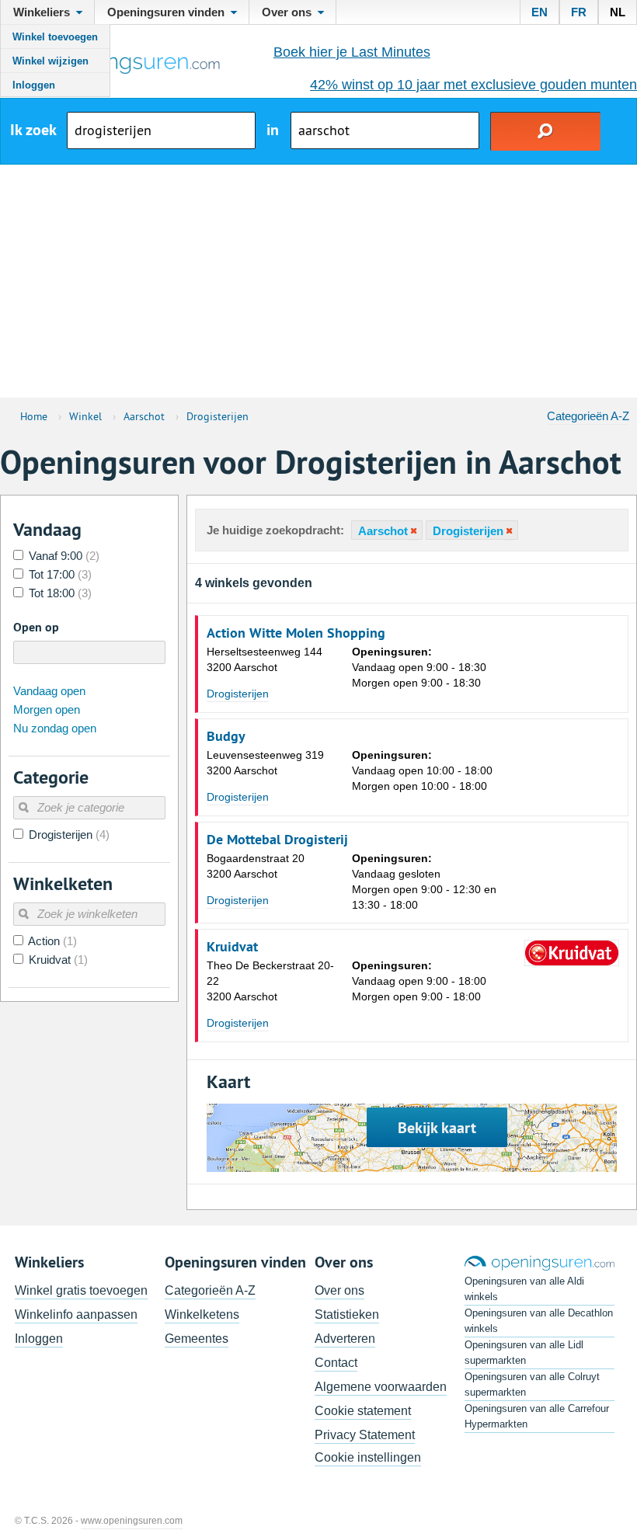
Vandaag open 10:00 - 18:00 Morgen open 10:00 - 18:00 (422, 770)
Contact (336, 1362)
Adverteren (345, 1338)
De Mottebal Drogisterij (277, 840)
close (412, 531)
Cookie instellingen (368, 1457)
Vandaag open (49, 690)
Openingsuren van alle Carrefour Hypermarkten (537, 1416)
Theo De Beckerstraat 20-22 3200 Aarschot (270, 981)
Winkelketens (202, 1314)
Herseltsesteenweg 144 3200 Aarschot (264, 659)
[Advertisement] (318, 281)
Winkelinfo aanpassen (76, 1314)
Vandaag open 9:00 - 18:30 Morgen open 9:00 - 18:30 (419, 667)
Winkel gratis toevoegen (81, 1290)
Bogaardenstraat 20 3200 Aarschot (256, 866)
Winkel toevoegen (55, 37)
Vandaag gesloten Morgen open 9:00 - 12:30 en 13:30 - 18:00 (424, 881)
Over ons (339, 1290)
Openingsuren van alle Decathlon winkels (539, 1320)
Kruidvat (232, 947)
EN (539, 12)
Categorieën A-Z (588, 416)
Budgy (226, 736)
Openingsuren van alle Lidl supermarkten (524, 1352)
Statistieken (347, 1314)
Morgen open (46, 709)
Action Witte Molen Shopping (296, 633)
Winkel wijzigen (50, 61)
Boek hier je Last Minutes (351, 52)
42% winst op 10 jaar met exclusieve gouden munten (473, 84)
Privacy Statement (365, 1434)
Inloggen (33, 85)
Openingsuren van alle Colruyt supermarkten (532, 1384)
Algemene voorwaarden (381, 1386)
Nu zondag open (54, 728)
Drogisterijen (238, 693)
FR (579, 12)
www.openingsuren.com (132, 1520)
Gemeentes (196, 1338)
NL (617, 12)
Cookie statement (363, 1410)
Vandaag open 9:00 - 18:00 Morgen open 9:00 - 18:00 (419, 981)
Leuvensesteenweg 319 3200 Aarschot (265, 763)
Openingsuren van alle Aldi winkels (524, 1288)
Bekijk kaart (437, 1128)
